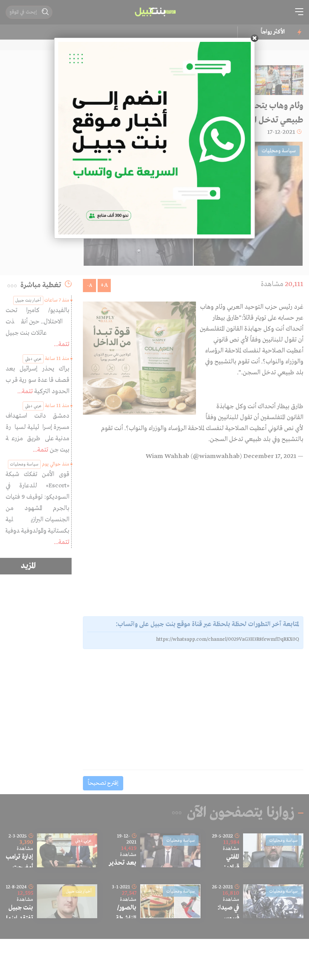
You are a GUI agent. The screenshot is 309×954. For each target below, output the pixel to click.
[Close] (255, 38)
